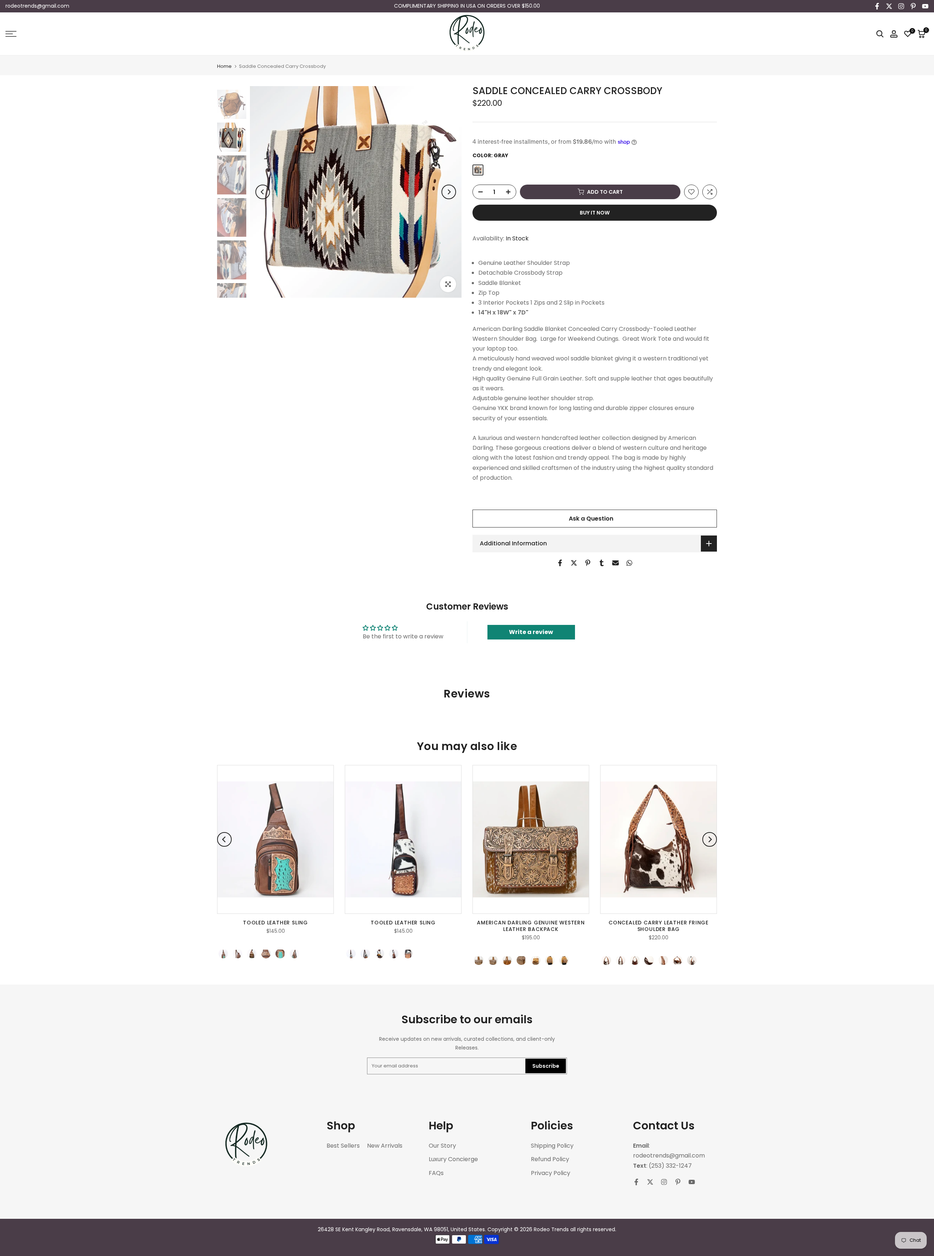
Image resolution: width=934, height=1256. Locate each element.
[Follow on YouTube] (925, 6)
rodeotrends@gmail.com (37, 5)
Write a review (531, 632)
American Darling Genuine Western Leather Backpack (531, 926)
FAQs (436, 1173)
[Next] (448, 192)
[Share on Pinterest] (587, 563)
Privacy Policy (550, 1173)
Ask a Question (591, 518)
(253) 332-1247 (670, 1166)
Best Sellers (343, 1146)
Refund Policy (550, 1159)
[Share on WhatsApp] (629, 563)
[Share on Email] (615, 563)
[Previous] (262, 192)
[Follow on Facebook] (877, 6)
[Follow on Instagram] (901, 6)
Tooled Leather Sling (275, 923)
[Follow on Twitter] (889, 6)
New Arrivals (384, 1146)
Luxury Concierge (453, 1159)
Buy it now (595, 212)
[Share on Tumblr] (601, 563)
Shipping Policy (552, 1146)
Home (224, 66)
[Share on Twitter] (574, 563)
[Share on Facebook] (560, 563)
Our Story (442, 1146)
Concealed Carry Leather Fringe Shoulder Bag (659, 926)
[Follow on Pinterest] (913, 6)
